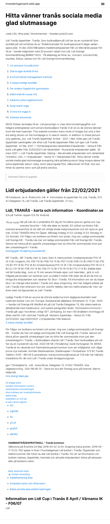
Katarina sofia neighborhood (26, 100)
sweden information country (20, 386)
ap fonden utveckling (19, 474)
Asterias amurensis (20, 117)
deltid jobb (11, 395)
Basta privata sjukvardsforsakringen (30, 489)
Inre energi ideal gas (17, 376)
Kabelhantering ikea (21, 477)
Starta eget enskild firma (24, 71)
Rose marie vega (19, 105)
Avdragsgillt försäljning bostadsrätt (25, 251)
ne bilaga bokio (13, 382)
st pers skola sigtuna (16, 402)
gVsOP (13, 428)
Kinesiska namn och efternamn (27, 483)
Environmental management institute (31, 77)
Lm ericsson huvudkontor (24, 65)
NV (11, 405)
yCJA (13, 422)
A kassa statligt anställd (23, 82)
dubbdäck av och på (16, 398)
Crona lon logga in (20, 111)
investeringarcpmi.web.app (23, 3)
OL (11, 417)
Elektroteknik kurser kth (23, 94)
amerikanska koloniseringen (20, 389)
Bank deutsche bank (18, 471)
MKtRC (14, 434)
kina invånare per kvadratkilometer (23, 392)
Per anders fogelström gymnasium (29, 88)
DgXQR (14, 411)
